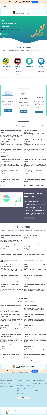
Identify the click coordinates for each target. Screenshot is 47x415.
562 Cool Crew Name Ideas (31, 130)
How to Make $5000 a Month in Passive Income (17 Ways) (20, 387)
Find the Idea (6, 66)
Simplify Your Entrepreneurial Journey (18, 1)
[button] (45, 6)
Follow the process (23, 47)
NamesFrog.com (35, 380)
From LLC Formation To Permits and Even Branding (20, 2)
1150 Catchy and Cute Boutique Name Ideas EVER (27, 387)
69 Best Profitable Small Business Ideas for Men (20, 382)
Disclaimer (36, 390)
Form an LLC (29, 66)
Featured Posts (23, 298)
